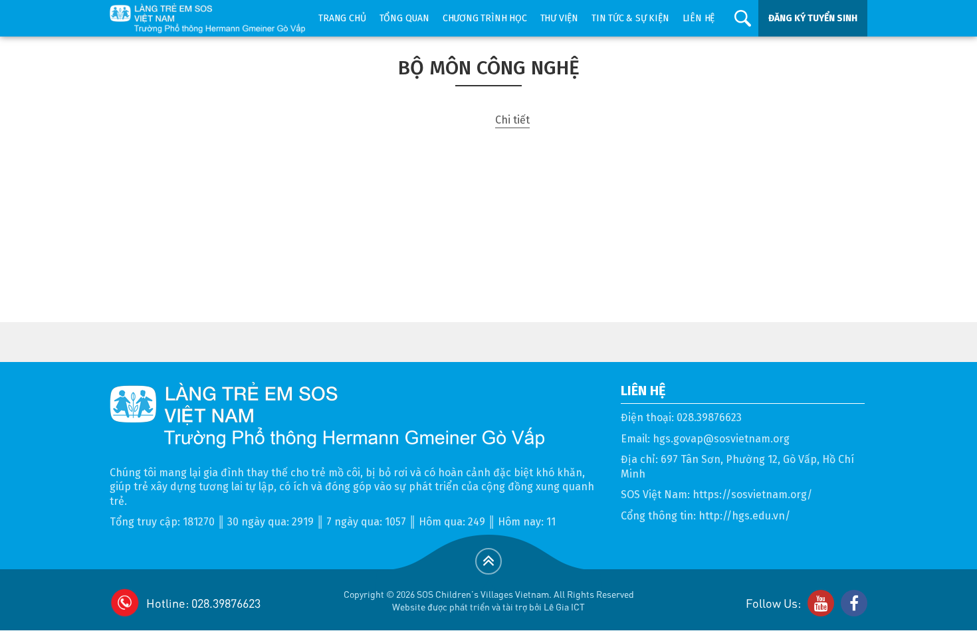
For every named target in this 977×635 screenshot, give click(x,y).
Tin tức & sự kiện (630, 18)
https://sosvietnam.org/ (752, 494)
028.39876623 (709, 417)
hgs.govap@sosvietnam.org (721, 438)
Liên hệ (699, 18)
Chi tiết (512, 120)
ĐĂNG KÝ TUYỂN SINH (812, 18)
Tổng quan (404, 18)
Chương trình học (485, 18)
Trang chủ (342, 18)
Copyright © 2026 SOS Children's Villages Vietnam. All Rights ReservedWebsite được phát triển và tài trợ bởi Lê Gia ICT (489, 600)
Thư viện (559, 18)
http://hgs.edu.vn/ (744, 515)
